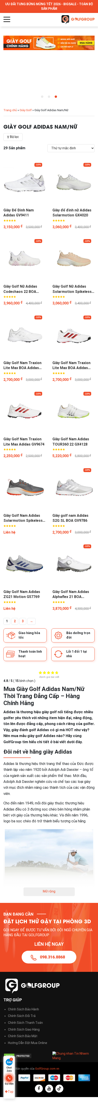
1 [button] (42, 97)
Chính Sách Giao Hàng (24, 1029)
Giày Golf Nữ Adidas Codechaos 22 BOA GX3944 (20, 289)
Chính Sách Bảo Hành (23, 1009)
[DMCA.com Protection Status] (24, 1056)
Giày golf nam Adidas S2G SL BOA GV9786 (70, 518)
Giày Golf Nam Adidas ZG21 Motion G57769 (21, 594)
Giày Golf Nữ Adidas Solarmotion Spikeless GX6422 (72, 289)
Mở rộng (49, 891)
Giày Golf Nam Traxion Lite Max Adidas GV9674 (23, 441)
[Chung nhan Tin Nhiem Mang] (73, 1056)
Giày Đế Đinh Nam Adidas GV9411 (18, 212)
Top (10, 1091)
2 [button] (49, 97)
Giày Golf (26, 110)
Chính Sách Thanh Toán (25, 1022)
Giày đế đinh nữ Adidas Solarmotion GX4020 (71, 212)
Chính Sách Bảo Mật (22, 1036)
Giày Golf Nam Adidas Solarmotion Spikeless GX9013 (23, 518)
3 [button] (56, 97)
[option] (49, 43)
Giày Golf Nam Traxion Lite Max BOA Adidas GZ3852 (71, 366)
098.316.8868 (52, 957)
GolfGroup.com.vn (47, 1068)
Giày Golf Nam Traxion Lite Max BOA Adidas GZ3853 (22, 366)
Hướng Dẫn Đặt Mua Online (27, 1043)
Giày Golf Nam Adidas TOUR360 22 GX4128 (70, 441)
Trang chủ (10, 110)
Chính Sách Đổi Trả (22, 1016)
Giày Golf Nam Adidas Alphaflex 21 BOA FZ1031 (70, 595)
